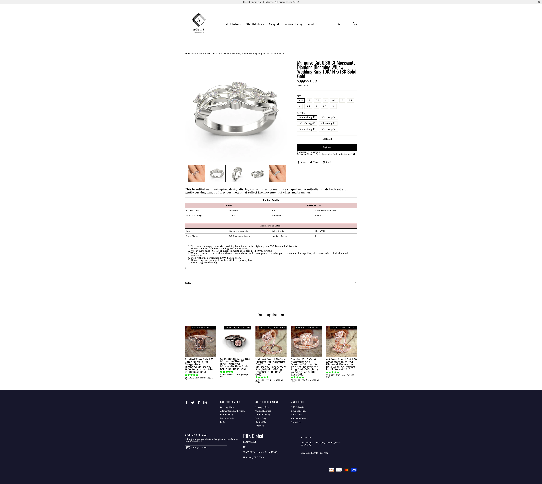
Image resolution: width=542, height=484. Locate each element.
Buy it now (327, 147)
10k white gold (307, 117)
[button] (192, 375)
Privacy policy (262, 407)
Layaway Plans (227, 407)
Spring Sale (274, 24)
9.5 (324, 106)
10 (333, 106)
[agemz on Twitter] (192, 402)
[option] (236, 111)
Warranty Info (227, 418)
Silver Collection (254, 24)
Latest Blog (260, 418)
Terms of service (263, 411)
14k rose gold (328, 123)
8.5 (308, 106)
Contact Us (312, 24)
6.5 (334, 100)
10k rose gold (328, 117)
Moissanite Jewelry (293, 24)
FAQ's (222, 422)
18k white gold (307, 129)
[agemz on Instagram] (205, 402)
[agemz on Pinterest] (199, 402)
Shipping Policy (262, 414)
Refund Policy (226, 414)
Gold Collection (232, 24)
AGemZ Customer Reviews (232, 411)
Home (188, 53)
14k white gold (307, 123)
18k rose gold (328, 129)
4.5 (301, 100)
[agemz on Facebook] (186, 402)
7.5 (350, 100)
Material (301, 113)
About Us (259, 426)
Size (299, 96)
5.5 (317, 100)
